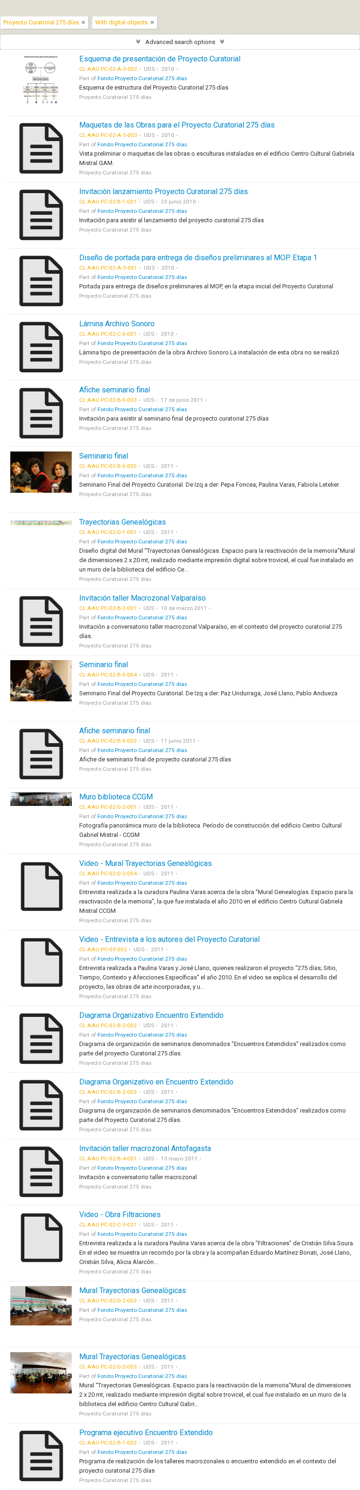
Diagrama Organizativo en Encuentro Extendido (156, 1081)
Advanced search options (180, 41)
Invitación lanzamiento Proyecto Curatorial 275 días (163, 191)
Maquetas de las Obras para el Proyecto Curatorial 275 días (177, 124)
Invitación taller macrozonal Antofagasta (145, 1148)
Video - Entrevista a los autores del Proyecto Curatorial (169, 939)
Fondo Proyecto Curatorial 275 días (142, 78)
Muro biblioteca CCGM (116, 796)
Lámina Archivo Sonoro (117, 323)
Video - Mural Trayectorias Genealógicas (145, 863)
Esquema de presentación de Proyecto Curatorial (159, 58)
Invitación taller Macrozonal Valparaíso (142, 598)
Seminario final (103, 456)
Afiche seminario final (114, 389)
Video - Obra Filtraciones (120, 1214)
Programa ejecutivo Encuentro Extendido (146, 1432)
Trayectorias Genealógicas (122, 522)
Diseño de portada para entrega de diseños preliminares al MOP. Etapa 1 (198, 257)
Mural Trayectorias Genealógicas (132, 1290)
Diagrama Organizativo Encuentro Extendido (151, 1015)
